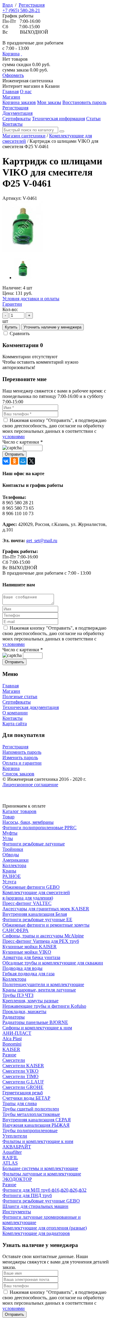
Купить (11, 327)
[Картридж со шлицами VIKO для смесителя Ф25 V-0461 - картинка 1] (22, 250)
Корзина (11, 53)
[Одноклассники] (14, 461)
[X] (31, 461)
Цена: (8, 293)
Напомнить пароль (21, 752)
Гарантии (12, 304)
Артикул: (11, 198)
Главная (10, 685)
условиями (13, 436)
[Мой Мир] (23, 461)
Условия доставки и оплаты (30, 298)
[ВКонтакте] (6, 461)
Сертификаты (16, 701)
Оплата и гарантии (22, 762)
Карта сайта (14, 723)
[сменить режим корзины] (21, 53)
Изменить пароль (20, 757)
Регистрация (32, 5)
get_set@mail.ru (41, 540)
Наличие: (12, 287)
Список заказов (18, 773)
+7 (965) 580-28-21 (21, 10)
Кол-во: (10, 309)
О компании (15, 712)
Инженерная (27, 80)
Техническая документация (30, 707)
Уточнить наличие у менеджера (52, 327)
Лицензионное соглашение (30, 784)
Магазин (11, 691)
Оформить (13, 75)
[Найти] (61, 131)
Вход (7, 5)
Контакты (12, 718)
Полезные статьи (19, 696)
